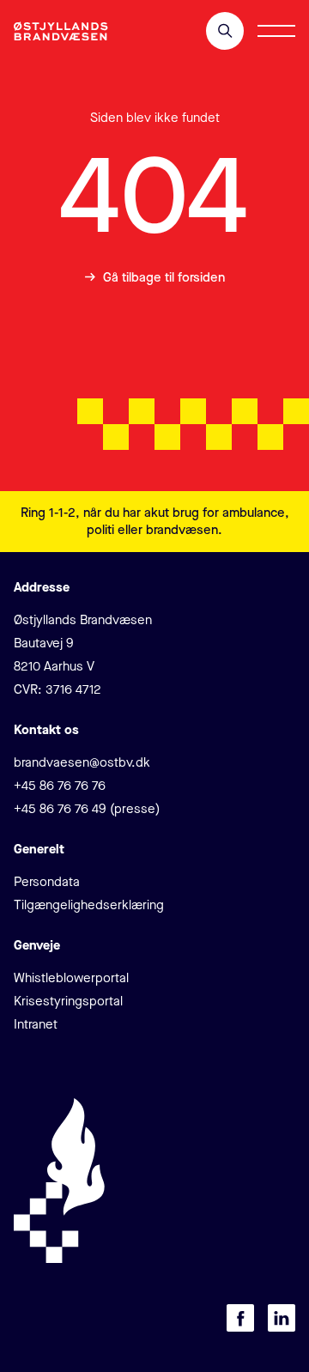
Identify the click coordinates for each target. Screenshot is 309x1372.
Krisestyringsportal (68, 1001)
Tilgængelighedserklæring (89, 905)
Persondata (47, 881)
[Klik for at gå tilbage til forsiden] (61, 31)
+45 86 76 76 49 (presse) (87, 808)
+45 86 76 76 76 (60, 785)
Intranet (36, 1024)
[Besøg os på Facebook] (240, 1318)
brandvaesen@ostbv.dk (82, 762)
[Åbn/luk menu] (276, 31)
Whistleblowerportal (71, 978)
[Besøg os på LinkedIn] (281, 1318)
